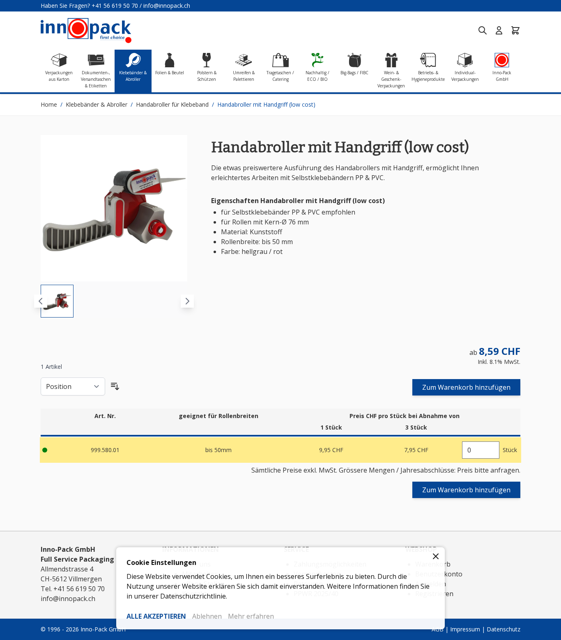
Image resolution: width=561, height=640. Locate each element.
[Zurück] (40, 301)
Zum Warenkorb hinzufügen (466, 387)
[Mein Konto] (499, 30)
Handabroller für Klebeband (172, 104)
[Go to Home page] (86, 30)
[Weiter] (187, 301)
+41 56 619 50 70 (115, 5)
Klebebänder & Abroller (96, 104)
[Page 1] (57, 301)
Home (49, 104)
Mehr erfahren (251, 616)
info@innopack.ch (166, 5)
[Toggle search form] (482, 30)
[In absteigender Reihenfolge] (115, 386)
